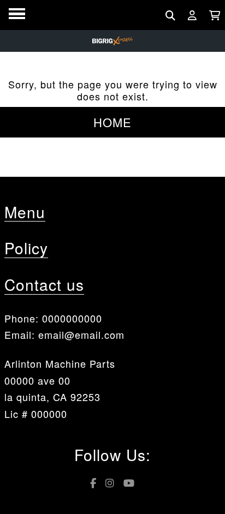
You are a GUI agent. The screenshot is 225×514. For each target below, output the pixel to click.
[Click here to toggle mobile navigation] (17, 14)
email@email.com (81, 334)
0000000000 (72, 318)
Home (112, 121)
